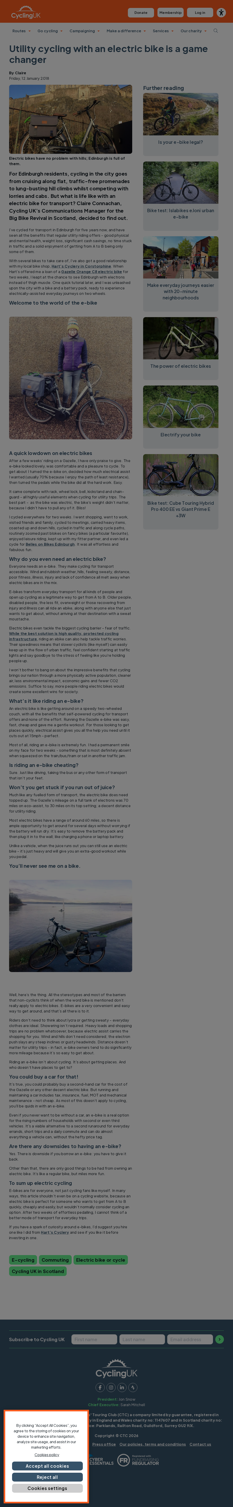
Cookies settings (47, 1488)
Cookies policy (47, 1454)
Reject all (47, 1477)
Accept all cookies (47, 1466)
